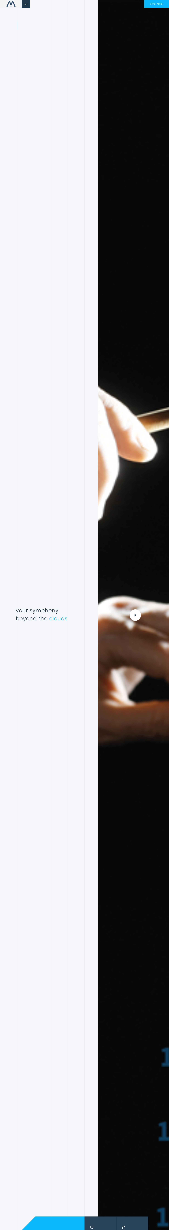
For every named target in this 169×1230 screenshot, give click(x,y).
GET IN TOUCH (156, 4)
